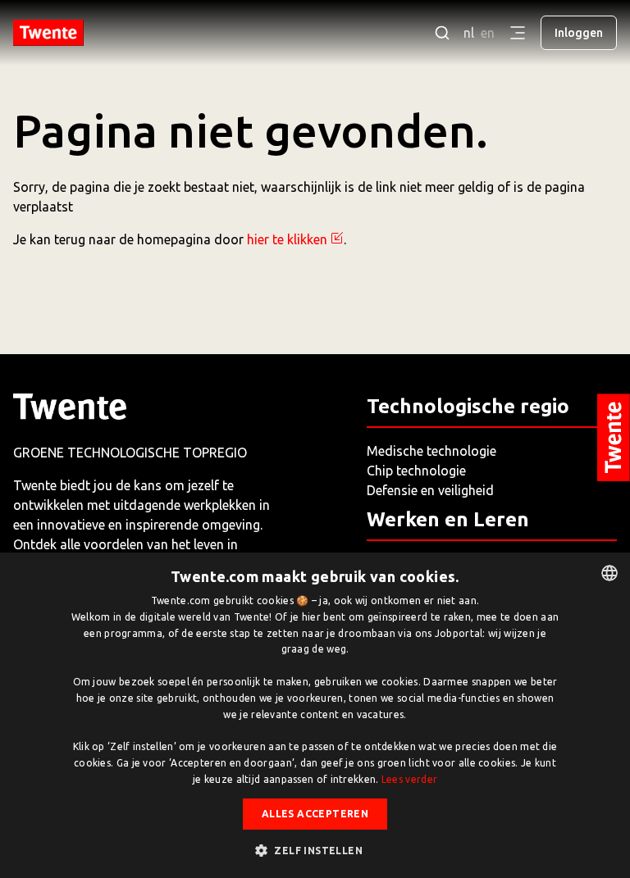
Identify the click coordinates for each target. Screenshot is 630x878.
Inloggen (579, 32)
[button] (315, 850)
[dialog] (315, 715)
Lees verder (409, 779)
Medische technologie (431, 451)
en (488, 32)
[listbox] (609, 573)
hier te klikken (287, 239)
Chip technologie (416, 470)
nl (468, 32)
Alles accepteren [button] (315, 813)
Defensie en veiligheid (430, 490)
